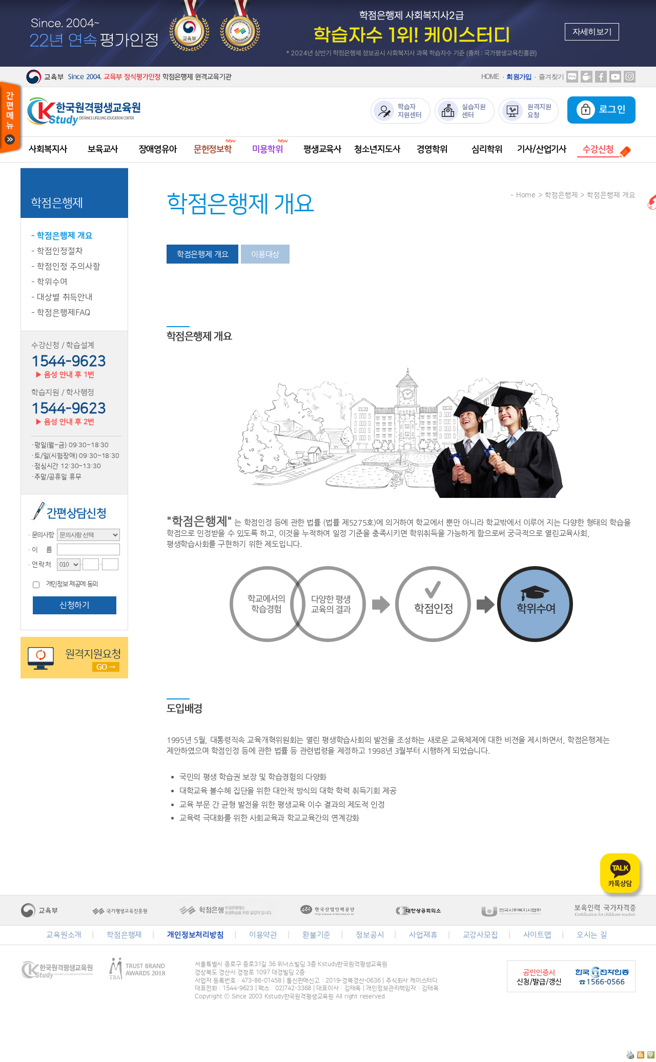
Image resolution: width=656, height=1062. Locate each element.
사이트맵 (537, 935)
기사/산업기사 (541, 149)
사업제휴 (423, 935)
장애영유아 (158, 149)
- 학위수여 (49, 282)
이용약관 (263, 935)
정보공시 (370, 935)
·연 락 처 (38, 564)
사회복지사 (48, 149)
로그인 (610, 110)
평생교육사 (322, 149)
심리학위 (486, 149)
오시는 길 (592, 935)
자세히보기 (591, 31)
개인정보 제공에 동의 (72, 584)
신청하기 (74, 605)
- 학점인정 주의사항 (65, 266)
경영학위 (432, 149)
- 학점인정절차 (57, 251)
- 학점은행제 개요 (62, 236)
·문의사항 (40, 534)
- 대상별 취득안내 (62, 297)
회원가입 (518, 77)
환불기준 (316, 935)
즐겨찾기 (551, 77)
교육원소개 (63, 935)
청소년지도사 (377, 149)
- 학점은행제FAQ (60, 312)
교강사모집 (480, 935)
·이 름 (39, 549)
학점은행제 (124, 935)
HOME (490, 77)
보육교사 (103, 149)
